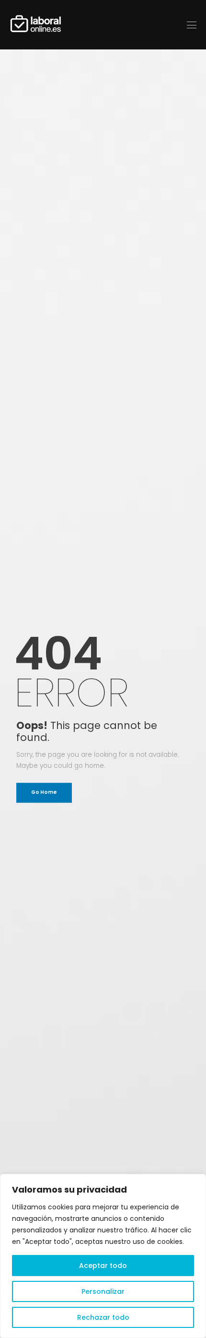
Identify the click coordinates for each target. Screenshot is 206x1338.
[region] (103, 1256)
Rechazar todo (103, 1317)
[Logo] (36, 25)
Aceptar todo (103, 1265)
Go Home (44, 792)
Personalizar (103, 1291)
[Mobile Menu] (191, 25)
